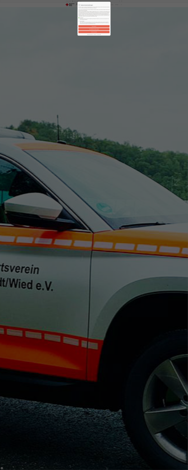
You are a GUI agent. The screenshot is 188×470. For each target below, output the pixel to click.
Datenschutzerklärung (90, 34)
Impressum (95, 34)
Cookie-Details (99, 34)
